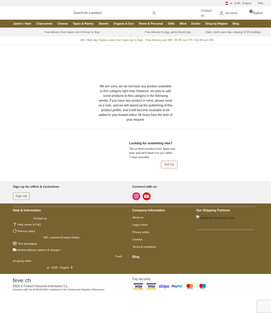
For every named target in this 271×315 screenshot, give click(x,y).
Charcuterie (44, 23)
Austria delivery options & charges (38, 249)
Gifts (171, 23)
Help (260, 3)
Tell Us (169, 164)
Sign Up (21, 196)
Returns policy (26, 231)
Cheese (62, 23)
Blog (236, 23)
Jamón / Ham (22, 23)
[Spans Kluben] (23, 13)
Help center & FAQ (29, 224)
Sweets (104, 23)
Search (118, 12)
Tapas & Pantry (83, 23)
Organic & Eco (123, 23)
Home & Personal (151, 23)
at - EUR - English (58, 267)
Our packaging (27, 243)
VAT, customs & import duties (61, 237)
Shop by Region (216, 23)
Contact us (40, 218)
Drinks (195, 23)
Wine (183, 23)
